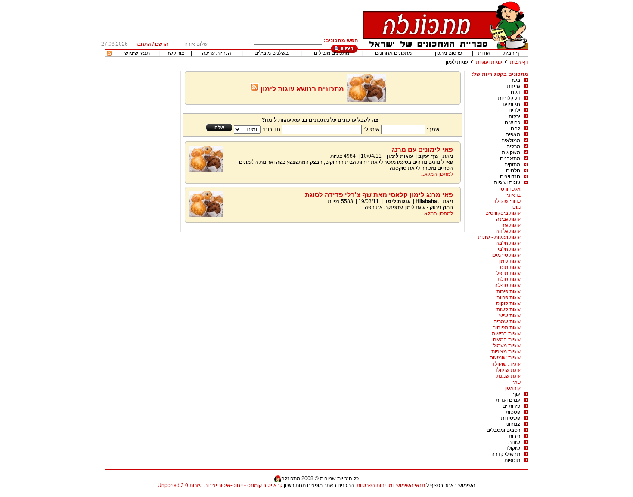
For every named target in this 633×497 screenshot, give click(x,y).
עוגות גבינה (508, 219)
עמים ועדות (508, 400)
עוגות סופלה (507, 285)
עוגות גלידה (508, 231)
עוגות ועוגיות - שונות (499, 237)
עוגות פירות (508, 291)
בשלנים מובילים (271, 53)
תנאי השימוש (410, 485)
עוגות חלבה (508, 243)
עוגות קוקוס (508, 303)
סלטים (513, 171)
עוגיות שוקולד (506, 364)
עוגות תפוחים (506, 328)
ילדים (514, 110)
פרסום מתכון (448, 53)
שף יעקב (428, 156)
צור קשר (175, 53)
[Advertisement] (141, 200)
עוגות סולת (509, 279)
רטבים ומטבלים (503, 430)
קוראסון (512, 388)
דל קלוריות (509, 98)
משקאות (511, 153)
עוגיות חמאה (507, 340)
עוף (516, 394)
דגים (515, 92)
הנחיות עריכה (216, 53)
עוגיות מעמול (507, 346)
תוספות (512, 460)
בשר (515, 80)
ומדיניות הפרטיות (375, 485)
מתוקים (512, 165)
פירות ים (511, 406)
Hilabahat (427, 201)
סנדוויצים (510, 177)
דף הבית (512, 53)
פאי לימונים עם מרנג (422, 149)
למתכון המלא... (436, 174)
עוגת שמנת (508, 376)
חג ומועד (510, 104)
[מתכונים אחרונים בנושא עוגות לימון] (254, 89)
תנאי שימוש (137, 53)
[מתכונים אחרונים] (109, 54)
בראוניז (513, 195)
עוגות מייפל (508, 273)
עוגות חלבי (509, 249)
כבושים (512, 122)
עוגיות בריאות (506, 334)
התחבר (143, 44)
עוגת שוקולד (507, 370)
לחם (515, 128)
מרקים (513, 147)
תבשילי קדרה (505, 454)
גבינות (513, 86)
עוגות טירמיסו (506, 255)
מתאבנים (510, 159)
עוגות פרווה (508, 297)
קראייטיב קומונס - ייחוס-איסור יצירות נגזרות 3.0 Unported (220, 485)
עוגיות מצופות (506, 352)
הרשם (161, 44)
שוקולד (512, 448)
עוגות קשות (508, 309)
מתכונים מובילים (331, 53)
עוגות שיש (510, 316)
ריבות (514, 436)
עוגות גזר (511, 225)
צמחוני (513, 424)
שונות (514, 442)
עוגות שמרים (507, 322)
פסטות (513, 412)
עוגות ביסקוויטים (503, 213)
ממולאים (510, 141)
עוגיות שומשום (505, 358)
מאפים (513, 134)
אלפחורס (511, 189)
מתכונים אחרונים (393, 53)
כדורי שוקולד (507, 201)
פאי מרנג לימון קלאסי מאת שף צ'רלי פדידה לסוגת (379, 194)
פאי (517, 382)
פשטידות (510, 418)
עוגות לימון (509, 261)
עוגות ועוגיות (489, 62)
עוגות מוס (510, 267)
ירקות (514, 116)
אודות (484, 53)
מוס (516, 207)
